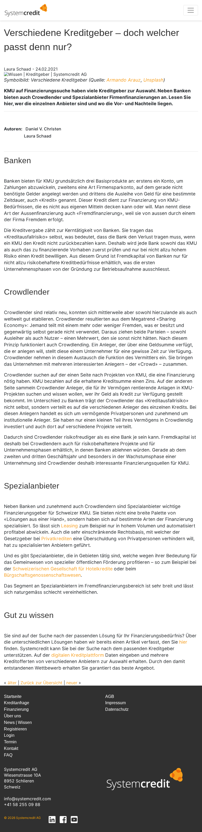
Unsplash (153, 80)
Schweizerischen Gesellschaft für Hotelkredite (63, 568)
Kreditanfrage (16, 703)
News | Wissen (18, 722)
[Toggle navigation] (190, 10)
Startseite (13, 696)
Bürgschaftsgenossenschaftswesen (42, 575)
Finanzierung (16, 709)
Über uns (12, 716)
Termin (10, 742)
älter (12, 682)
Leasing (69, 525)
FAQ (8, 755)
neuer (71, 682)
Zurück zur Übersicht (41, 682)
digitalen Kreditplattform (77, 655)
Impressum (115, 703)
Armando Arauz (124, 80)
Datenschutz (117, 709)
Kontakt (11, 748)
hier (183, 642)
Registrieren (15, 729)
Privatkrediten (56, 538)
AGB (109, 696)
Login (9, 735)
